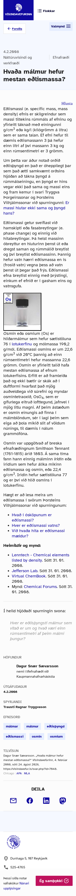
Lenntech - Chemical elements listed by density (40, 557)
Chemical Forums (40, 586)
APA (19, 773)
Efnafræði (61, 57)
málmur (32, 726)
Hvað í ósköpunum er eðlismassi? (32, 517)
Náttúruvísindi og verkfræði (17, 60)
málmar (12, 726)
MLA (27, 773)
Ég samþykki (51, 880)
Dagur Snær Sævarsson (37, 666)
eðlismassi (14, 736)
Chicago (8, 773)
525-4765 (17, 867)
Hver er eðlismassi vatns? (36, 525)
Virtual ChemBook (29, 576)
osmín (37, 736)
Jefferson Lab (24, 570)
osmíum (56, 736)
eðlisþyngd (56, 726)
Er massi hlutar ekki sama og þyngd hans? (36, 208)
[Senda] (13, 801)
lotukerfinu (22, 344)
